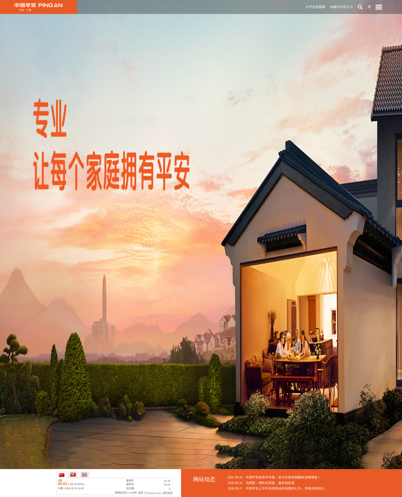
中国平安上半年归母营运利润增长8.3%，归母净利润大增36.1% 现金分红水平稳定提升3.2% (311, 488)
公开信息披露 (315, 7)
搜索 (360, 7)
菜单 (378, 7)
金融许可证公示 (341, 7)
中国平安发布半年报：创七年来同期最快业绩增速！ (283, 477)
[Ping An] (38, 7)
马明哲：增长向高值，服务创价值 (270, 483)
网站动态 (204, 479)
